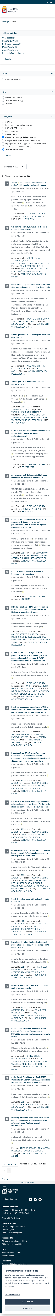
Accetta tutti (27, 1302)
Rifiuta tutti (27, 1308)
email (11, 1255)
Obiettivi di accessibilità (12, 1244)
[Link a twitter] (35, 1199)
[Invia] (23, 167)
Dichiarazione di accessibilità (14, 1241)
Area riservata (11, 1199)
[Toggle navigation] (49, 9)
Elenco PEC (7, 1218)
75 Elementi (11, 1165)
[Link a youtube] (40, 1199)
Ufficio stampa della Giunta (13, 1226)
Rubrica (17, 1218)
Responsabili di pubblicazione (14, 1264)
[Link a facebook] (30, 1199)
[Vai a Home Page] (10, 9)
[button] (27, 33)
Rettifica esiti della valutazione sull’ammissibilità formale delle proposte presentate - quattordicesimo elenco (30, 433)
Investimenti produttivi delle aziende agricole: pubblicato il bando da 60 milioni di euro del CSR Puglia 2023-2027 (30, 945)
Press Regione (8, 1229)
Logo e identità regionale (12, 1232)
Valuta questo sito (27, 1182)
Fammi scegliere (12, 1294)
